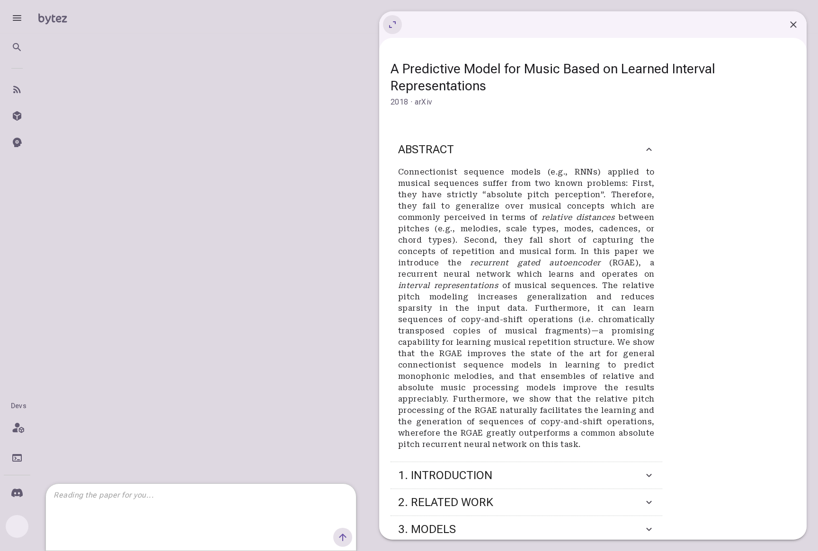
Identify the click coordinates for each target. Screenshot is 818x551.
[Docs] (17, 458)
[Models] (17, 116)
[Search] (17, 47)
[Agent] (17, 142)
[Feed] (17, 89)
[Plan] (17, 427)
